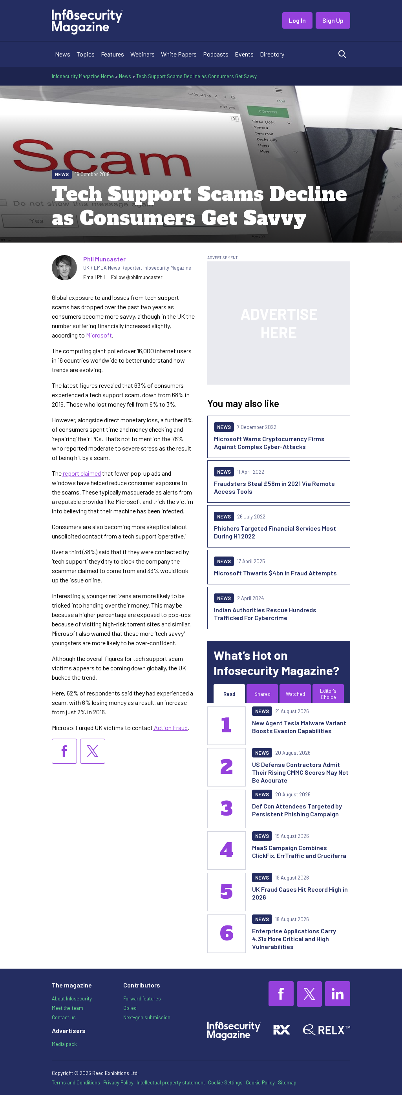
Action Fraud (170, 727)
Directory (272, 54)
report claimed (81, 473)
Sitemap (287, 1082)
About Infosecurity (72, 998)
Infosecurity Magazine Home (83, 76)
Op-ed (130, 1008)
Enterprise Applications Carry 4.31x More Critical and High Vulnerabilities (294, 938)
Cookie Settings (225, 1082)
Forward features (142, 998)
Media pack (64, 1044)
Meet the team (67, 1008)
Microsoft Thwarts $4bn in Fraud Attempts (275, 573)
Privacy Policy (118, 1082)
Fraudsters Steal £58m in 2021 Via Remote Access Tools (274, 487)
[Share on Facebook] (64, 751)
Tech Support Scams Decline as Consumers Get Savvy (196, 76)
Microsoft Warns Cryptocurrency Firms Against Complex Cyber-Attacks (269, 442)
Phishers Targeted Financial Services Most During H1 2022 (275, 532)
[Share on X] (92, 751)
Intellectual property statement (171, 1082)
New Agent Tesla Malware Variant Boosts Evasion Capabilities (299, 726)
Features (112, 54)
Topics (86, 54)
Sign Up (333, 20)
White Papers (179, 54)
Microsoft (99, 335)
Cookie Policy (260, 1082)
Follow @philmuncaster (137, 277)
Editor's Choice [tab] (328, 694)
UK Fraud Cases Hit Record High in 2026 (300, 893)
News (62, 54)
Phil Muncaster (104, 259)
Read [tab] (229, 694)
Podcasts (215, 54)
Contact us (64, 1017)
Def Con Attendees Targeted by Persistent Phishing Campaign (297, 810)
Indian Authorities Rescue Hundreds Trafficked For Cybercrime (265, 613)
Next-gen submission (146, 1017)
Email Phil (94, 277)
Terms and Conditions (76, 1082)
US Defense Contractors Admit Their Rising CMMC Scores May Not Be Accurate (300, 772)
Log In (297, 20)
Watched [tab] (295, 694)
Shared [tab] (262, 694)
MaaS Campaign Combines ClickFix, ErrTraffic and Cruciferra (299, 851)
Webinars (142, 54)
